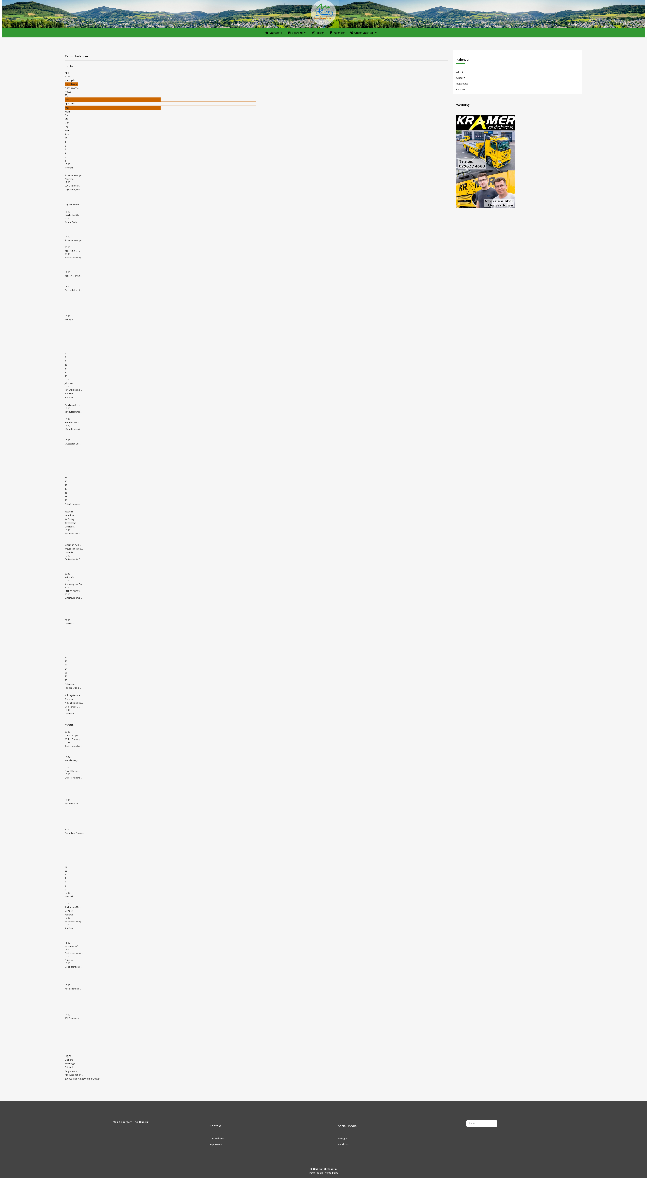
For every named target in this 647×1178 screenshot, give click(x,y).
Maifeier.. (69, 910)
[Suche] (66, 95)
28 (66, 866)
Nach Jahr (70, 80)
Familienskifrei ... (72, 405)
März (67, 99)
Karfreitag (69, 519)
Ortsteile (69, 1067)
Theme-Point (331, 1172)
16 (66, 485)
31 (66, 138)
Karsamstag (70, 523)
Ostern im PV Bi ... (73, 544)
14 (66, 477)
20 (66, 500)
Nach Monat (71, 84)
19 (66, 496)
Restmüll (69, 511)
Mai (67, 107)
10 (66, 364)
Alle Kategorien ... (74, 1074)
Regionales (71, 1071)
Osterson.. (70, 526)
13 (66, 376)
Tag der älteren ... (73, 204)
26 (66, 676)
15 (66, 481)
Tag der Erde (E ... (73, 687)
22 (66, 661)
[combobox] (481, 1123)
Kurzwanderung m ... (74, 175)
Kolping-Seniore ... (73, 695)
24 (66, 668)
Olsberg (69, 1059)
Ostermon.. (70, 684)
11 (66, 368)
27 (66, 680)
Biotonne (69, 397)
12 (66, 372)
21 (66, 657)
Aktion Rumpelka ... (74, 702)
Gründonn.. (70, 515)
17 (66, 488)
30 (66, 874)
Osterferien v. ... (72, 504)
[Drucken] (71, 66)
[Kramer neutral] (485, 161)
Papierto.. (69, 179)
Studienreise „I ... (72, 706)
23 (66, 665)
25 (66, 672)
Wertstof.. (69, 393)
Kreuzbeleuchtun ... (74, 548)
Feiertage (70, 1063)
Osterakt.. (69, 552)
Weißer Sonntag (72, 739)
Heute (68, 91)
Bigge (68, 1055)
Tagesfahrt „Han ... (73, 189)
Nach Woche (72, 88)
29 (66, 870)
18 (66, 492)
